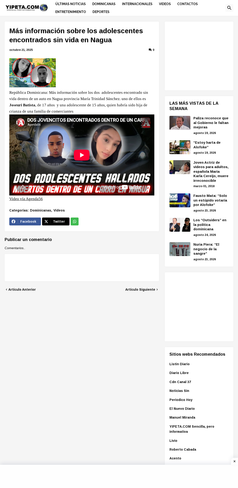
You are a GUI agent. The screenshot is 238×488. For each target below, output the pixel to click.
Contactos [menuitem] (187, 4)
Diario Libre (179, 373)
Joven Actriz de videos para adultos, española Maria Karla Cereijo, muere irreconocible (210, 171)
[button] (229, 8)
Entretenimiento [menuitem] (70, 12)
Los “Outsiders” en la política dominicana (209, 224)
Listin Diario (179, 364)
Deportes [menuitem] (101, 12)
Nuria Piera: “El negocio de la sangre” (206, 248)
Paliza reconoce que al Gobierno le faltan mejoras (210, 122)
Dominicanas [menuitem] (104, 4)
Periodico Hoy (180, 400)
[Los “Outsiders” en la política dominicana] (179, 225)
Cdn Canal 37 (180, 382)
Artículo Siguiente (140, 289)
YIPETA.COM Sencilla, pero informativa (191, 429)
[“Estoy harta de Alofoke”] (179, 147)
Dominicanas (40, 210)
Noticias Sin (179, 391)
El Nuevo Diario (182, 408)
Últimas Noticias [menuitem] (70, 4)
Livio (173, 440)
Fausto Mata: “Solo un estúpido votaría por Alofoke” (210, 200)
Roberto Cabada (182, 449)
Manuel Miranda (182, 417)
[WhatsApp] (75, 221)
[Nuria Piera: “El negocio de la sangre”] (179, 249)
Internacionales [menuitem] (137, 4)
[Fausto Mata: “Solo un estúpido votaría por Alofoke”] (179, 200)
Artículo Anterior (22, 289)
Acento (175, 458)
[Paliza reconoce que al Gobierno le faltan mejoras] (179, 123)
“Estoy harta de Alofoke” (207, 144)
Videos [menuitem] (165, 4)
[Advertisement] (203, 55)
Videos (59, 210)
